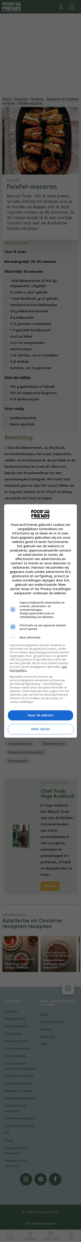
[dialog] (40, 621)
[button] (40, 637)
